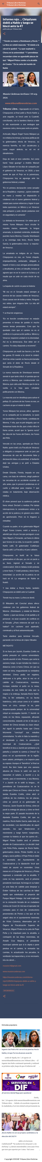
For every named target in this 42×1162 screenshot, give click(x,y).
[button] (4, 33)
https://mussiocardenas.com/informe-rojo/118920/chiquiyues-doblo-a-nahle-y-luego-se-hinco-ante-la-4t (19, 981)
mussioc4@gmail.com (12, 966)
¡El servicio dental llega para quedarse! (16, 1093)
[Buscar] (38, 4)
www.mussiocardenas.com (14, 972)
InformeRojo (9, 990)
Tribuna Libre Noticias (16, 3)
